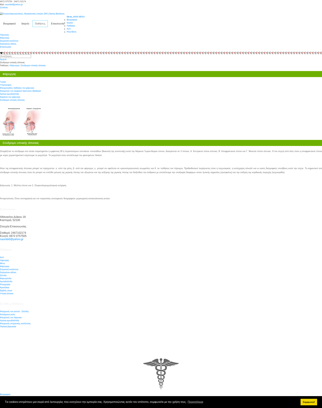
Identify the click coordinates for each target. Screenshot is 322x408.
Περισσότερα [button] (195, 401)
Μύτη (2, 263)
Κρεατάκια (4, 287)
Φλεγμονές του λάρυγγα (11, 317)
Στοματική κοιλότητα (9, 41)
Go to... (70, 17)
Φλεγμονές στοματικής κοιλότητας (15, 323)
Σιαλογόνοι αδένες (8, 44)
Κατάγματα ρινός (7, 314)
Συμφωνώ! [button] (309, 402)
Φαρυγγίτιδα (5, 278)
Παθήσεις (40, 23)
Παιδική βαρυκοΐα (8, 326)
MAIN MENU (79, 17)
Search (3, 59)
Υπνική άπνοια (6, 293)
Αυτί (2, 257)
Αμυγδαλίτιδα (6, 281)
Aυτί (69, 29)
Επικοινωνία (57, 23)
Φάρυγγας (4, 38)
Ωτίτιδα (3, 275)
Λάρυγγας (4, 35)
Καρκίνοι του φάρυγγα (10, 97)
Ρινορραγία (5, 284)
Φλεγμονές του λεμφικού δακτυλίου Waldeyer (20, 91)
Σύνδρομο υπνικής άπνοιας (12, 100)
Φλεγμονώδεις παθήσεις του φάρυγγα (17, 88)
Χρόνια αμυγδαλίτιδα (9, 94)
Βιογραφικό (9, 23)
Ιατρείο (25, 23)
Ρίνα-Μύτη (71, 32)
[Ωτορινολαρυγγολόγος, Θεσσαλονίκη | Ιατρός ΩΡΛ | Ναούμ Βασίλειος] (32, 13)
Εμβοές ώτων (6, 290)
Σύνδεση (4, 7)
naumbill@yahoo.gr (14, 4)
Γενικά (3, 82)
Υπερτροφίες (6, 85)
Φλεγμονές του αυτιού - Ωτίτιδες (14, 311)
